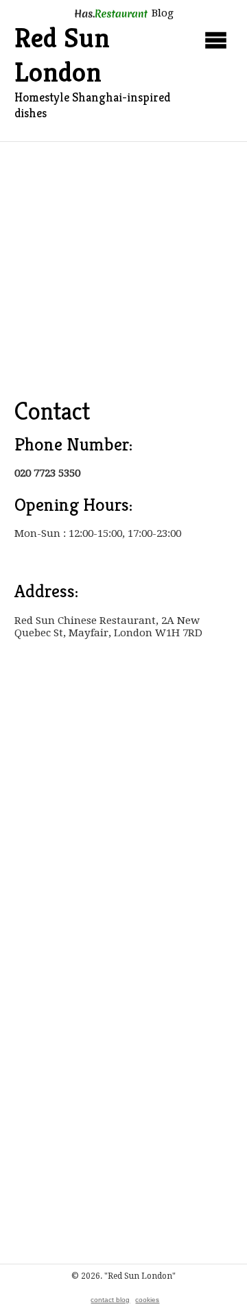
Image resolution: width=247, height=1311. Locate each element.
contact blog (110, 1299)
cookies (147, 1299)
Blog (161, 13)
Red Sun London (62, 55)
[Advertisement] (123, 272)
